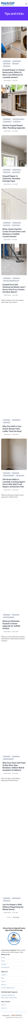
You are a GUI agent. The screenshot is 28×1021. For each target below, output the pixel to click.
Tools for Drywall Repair (8, 475)
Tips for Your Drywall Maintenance (11, 280)
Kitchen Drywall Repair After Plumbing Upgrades (13, 126)
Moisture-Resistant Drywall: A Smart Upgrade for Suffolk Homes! (11, 625)
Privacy (16, 1017)
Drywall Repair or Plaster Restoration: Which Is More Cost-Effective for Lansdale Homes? (13, 73)
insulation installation (8, 759)
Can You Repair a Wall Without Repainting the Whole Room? (12, 907)
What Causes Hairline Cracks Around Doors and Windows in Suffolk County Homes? (13, 233)
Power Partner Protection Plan (9, 997)
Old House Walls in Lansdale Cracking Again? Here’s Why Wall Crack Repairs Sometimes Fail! (13, 483)
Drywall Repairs (6, 61)
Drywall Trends (6, 63)
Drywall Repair (6, 420)
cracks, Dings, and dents (18, 119)
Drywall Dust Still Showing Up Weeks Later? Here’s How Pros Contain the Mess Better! (13, 288)
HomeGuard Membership (8, 995)
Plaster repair (16, 63)
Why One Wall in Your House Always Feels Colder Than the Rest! (12, 428)
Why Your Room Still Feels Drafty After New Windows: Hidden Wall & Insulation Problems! (14, 766)
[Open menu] (26, 4)
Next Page (17, 917)
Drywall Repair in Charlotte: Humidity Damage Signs (11, 178)
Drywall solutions (17, 61)
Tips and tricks (6, 66)
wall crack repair (16, 172)
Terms (20, 1017)
